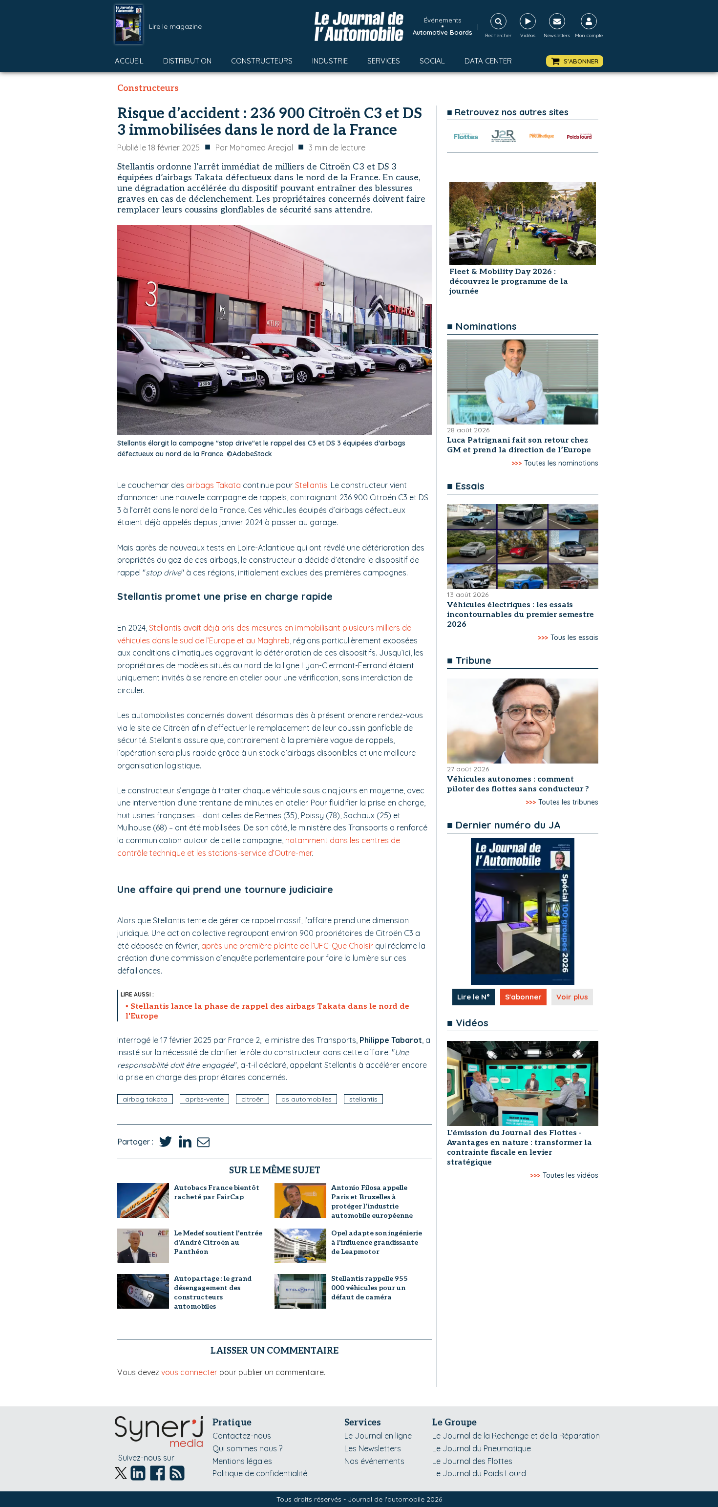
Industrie (330, 60)
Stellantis (311, 485)
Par (254, 147)
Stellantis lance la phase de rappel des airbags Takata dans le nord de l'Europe (267, 1011)
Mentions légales (242, 1461)
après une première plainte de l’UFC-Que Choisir (287, 946)
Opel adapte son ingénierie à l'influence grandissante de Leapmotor (376, 1242)
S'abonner (523, 996)
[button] (574, 61)
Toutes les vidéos (570, 1175)
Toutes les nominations (561, 463)
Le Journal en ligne (378, 1436)
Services (383, 60)
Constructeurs (262, 60)
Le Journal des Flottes (472, 1461)
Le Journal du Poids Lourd (479, 1473)
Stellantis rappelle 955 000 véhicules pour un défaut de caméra (369, 1287)
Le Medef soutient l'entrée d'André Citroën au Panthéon (218, 1242)
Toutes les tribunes (568, 802)
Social (432, 60)
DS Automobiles (306, 1099)
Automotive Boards (442, 32)
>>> (516, 463)
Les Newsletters (372, 1448)
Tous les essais (574, 637)
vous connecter (189, 1372)
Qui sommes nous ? (247, 1448)
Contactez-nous (241, 1436)
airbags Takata (213, 485)
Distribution (187, 60)
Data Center (488, 60)
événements (442, 20)
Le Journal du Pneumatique (481, 1448)
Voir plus (572, 996)
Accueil (129, 60)
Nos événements (374, 1461)
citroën (252, 1099)
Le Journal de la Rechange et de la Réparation (516, 1436)
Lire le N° (473, 996)
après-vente (204, 1099)
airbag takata (145, 1099)
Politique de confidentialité (259, 1473)
